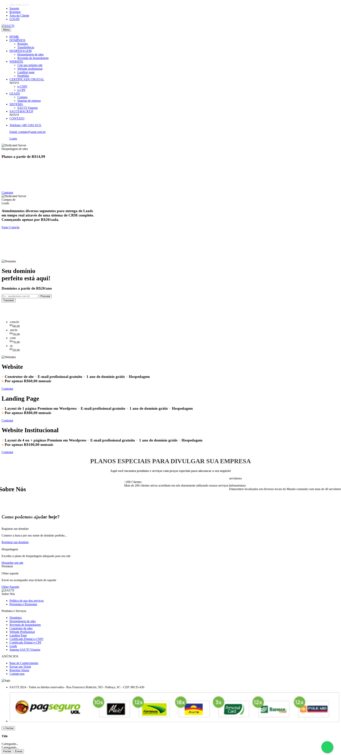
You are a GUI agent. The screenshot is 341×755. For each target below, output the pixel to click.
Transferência (25, 47)
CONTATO (16, 118)
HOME (14, 36)
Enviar (18, 751)
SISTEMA (16, 104)
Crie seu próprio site (29, 65)
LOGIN (14, 19)
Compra (22, 97)
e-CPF (21, 90)
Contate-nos (16, 673)
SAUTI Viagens (27, 107)
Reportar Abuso (19, 670)
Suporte (14, 8)
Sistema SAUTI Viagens (24, 649)
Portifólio (23, 75)
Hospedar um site (12, 562)
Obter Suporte (10, 586)
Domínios (15, 617)
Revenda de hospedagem (33, 58)
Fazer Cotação (11, 227)
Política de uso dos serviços (26, 600)
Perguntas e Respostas (23, 604)
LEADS (14, 93)
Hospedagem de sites (30, 54)
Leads (13, 646)
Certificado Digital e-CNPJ (26, 639)
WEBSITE (16, 61)
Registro (22, 43)
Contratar (7, 192)
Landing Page (18, 635)
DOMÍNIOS (17, 40)
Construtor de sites (21, 628)
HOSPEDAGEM (20, 51)
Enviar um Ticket (20, 666)
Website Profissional (22, 632)
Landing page (26, 72)
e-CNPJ (22, 86)
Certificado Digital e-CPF (25, 642)
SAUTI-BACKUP (21, 111)
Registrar (15, 12)
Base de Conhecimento (23, 663)
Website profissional (29, 68)
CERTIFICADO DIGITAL (26, 79)
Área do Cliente (19, 15)
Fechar (7, 751)
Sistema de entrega (29, 100)
